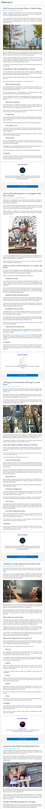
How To (13, 197)
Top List (13, 386)
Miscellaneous (15, 10)
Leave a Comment (7, 10)
